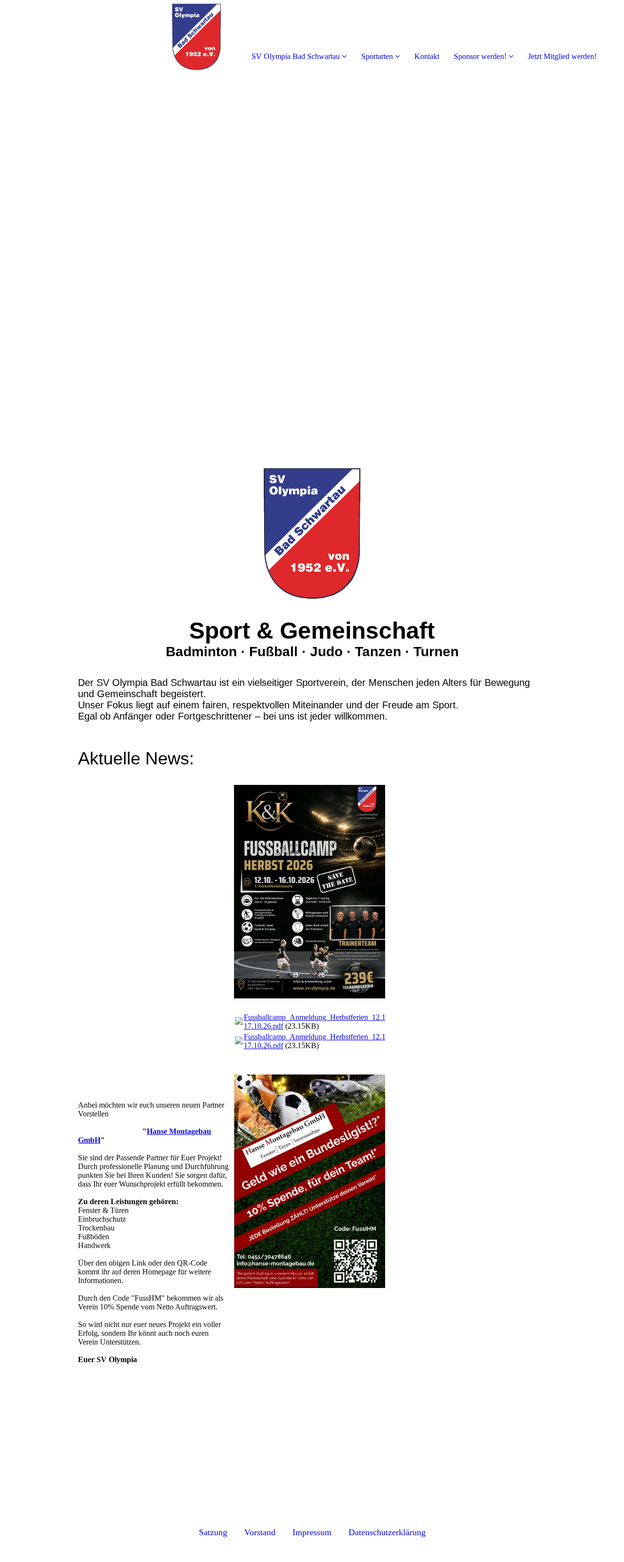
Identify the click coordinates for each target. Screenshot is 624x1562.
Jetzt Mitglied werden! (562, 56)
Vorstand (262, 1532)
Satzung (213, 1532)
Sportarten (377, 56)
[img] (112, 39)
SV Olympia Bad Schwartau (296, 56)
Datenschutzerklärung (387, 1532)
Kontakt (426, 56)
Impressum (312, 1532)
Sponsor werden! (480, 56)
